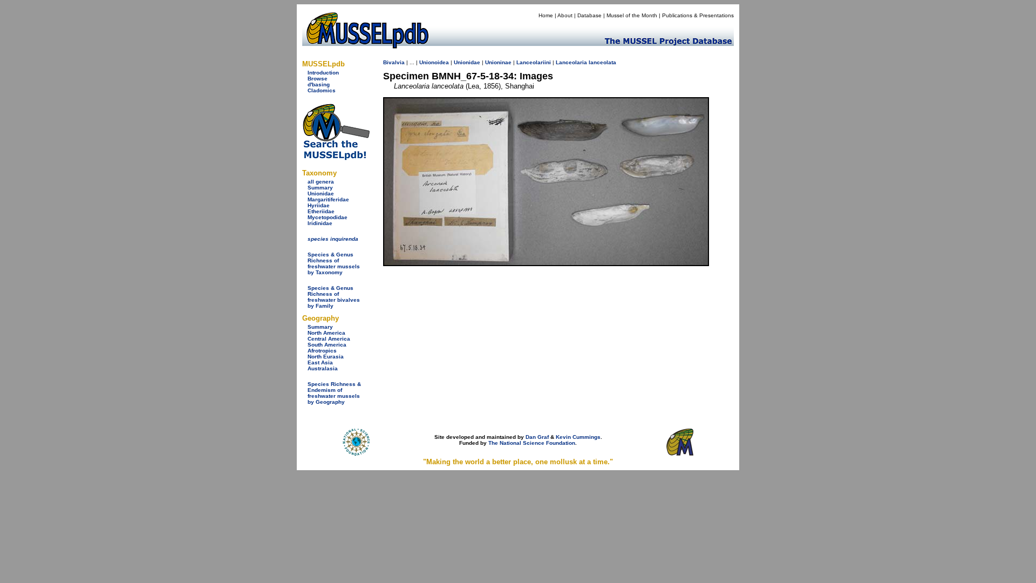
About (564, 15)
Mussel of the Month (631, 15)
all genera (321, 182)
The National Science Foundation (531, 443)
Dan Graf (537, 437)
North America (326, 333)
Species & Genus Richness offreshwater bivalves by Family (334, 297)
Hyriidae (319, 205)
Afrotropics (322, 351)
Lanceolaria (571, 62)
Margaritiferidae (328, 199)
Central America (329, 339)
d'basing (319, 84)
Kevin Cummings (578, 437)
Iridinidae (320, 223)
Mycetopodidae (327, 217)
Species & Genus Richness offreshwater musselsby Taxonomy (334, 263)
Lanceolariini (533, 62)
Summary (320, 188)
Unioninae (498, 62)
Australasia (323, 368)
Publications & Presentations (698, 15)
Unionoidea (434, 62)
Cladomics (322, 90)
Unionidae (321, 193)
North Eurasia (326, 357)
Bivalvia (394, 62)
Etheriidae (321, 211)
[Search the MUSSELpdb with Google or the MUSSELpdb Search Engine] (336, 157)
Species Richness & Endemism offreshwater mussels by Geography (334, 393)
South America (327, 345)
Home (546, 15)
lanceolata (602, 62)
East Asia (320, 362)
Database (589, 15)
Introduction (323, 73)
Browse (318, 79)
